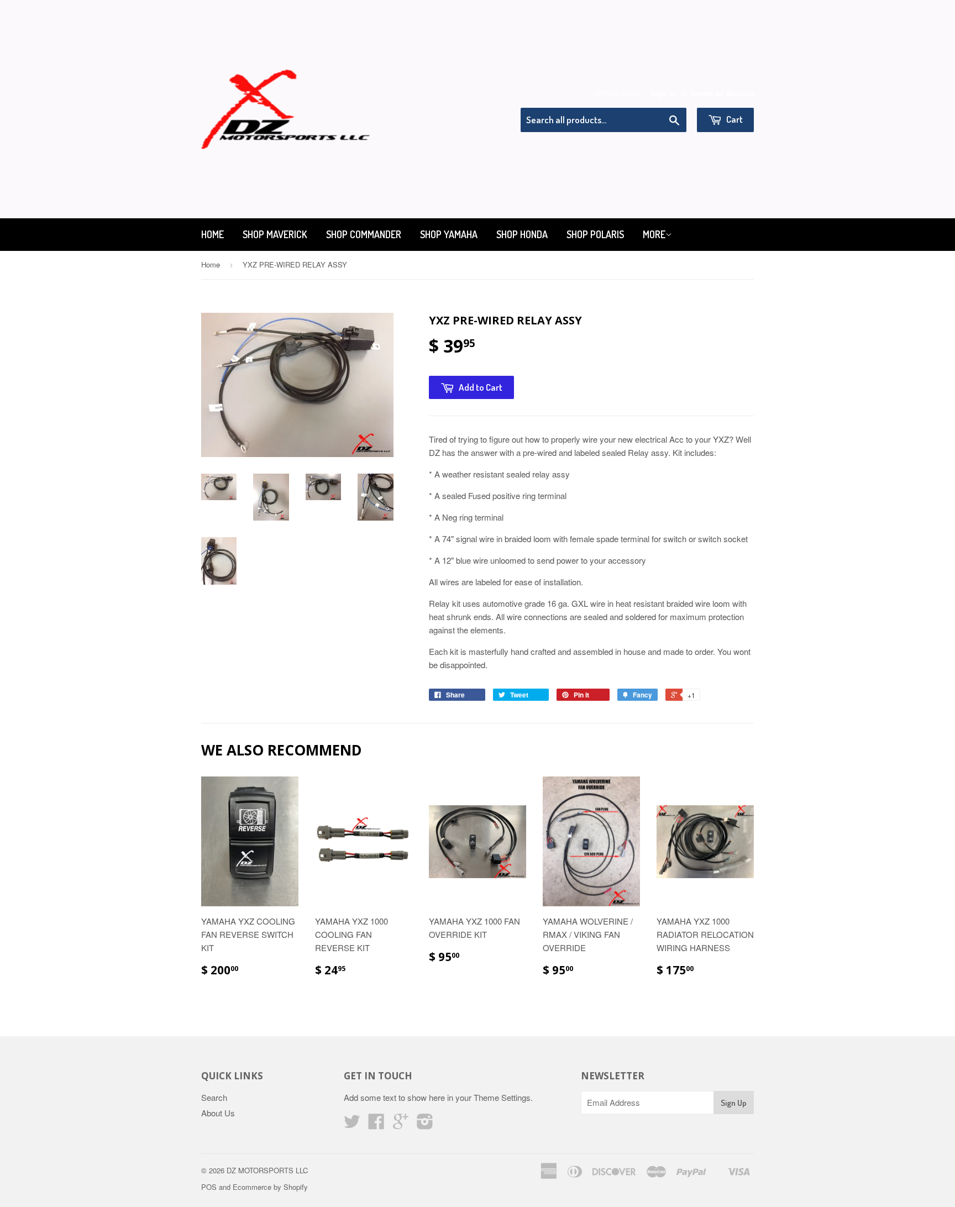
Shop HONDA (522, 234)
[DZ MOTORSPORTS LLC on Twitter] (352, 1124)
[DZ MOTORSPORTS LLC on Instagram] (425, 1124)
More (654, 234)
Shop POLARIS (595, 234)
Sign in (662, 93)
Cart (734, 119)
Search (214, 1097)
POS (209, 1187)
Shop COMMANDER (363, 234)
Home (212, 234)
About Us (218, 1113)
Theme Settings (502, 1097)
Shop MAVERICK (275, 234)
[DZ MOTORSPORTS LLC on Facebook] (376, 1124)
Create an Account (722, 93)
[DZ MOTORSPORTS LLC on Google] (400, 1124)
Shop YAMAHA (449, 234)
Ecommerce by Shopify (270, 1187)
